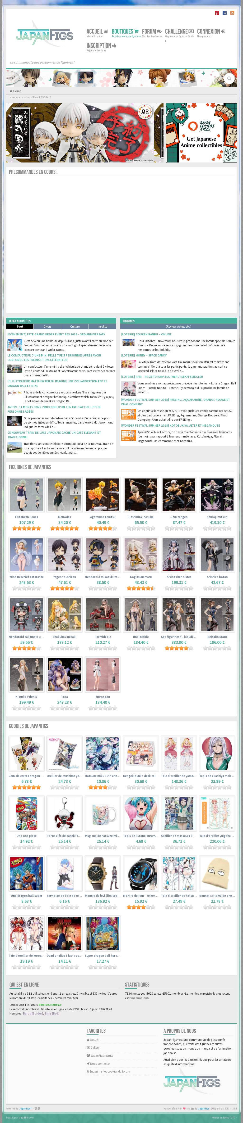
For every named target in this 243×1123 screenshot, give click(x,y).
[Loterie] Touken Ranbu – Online (146, 334)
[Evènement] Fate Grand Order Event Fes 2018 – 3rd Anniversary (56, 334)
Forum (149, 32)
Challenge (177, 32)
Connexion (209, 32)
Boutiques (123, 32)
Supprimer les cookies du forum (109, 1071)
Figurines (129, 321)
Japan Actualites (20, 321)
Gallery (94, 1048)
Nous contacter (99, 1064)
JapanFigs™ (25, 1108)
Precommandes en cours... (33, 172)
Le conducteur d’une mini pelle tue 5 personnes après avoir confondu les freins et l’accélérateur (54, 357)
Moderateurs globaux (50, 1004)
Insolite (102, 327)
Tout (20, 327)
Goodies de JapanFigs (28, 726)
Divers (47, 327)
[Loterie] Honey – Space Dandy (144, 355)
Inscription (99, 46)
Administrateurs (28, 1004)
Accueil (95, 32)
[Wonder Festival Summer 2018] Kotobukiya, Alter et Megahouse (170, 426)
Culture (74, 327)
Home (17, 91)
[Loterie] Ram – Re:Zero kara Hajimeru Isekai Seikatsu (162, 377)
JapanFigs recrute (101, 1056)
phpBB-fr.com (26, 1117)
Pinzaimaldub (139, 998)
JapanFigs (204, 1108)
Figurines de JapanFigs (30, 467)
